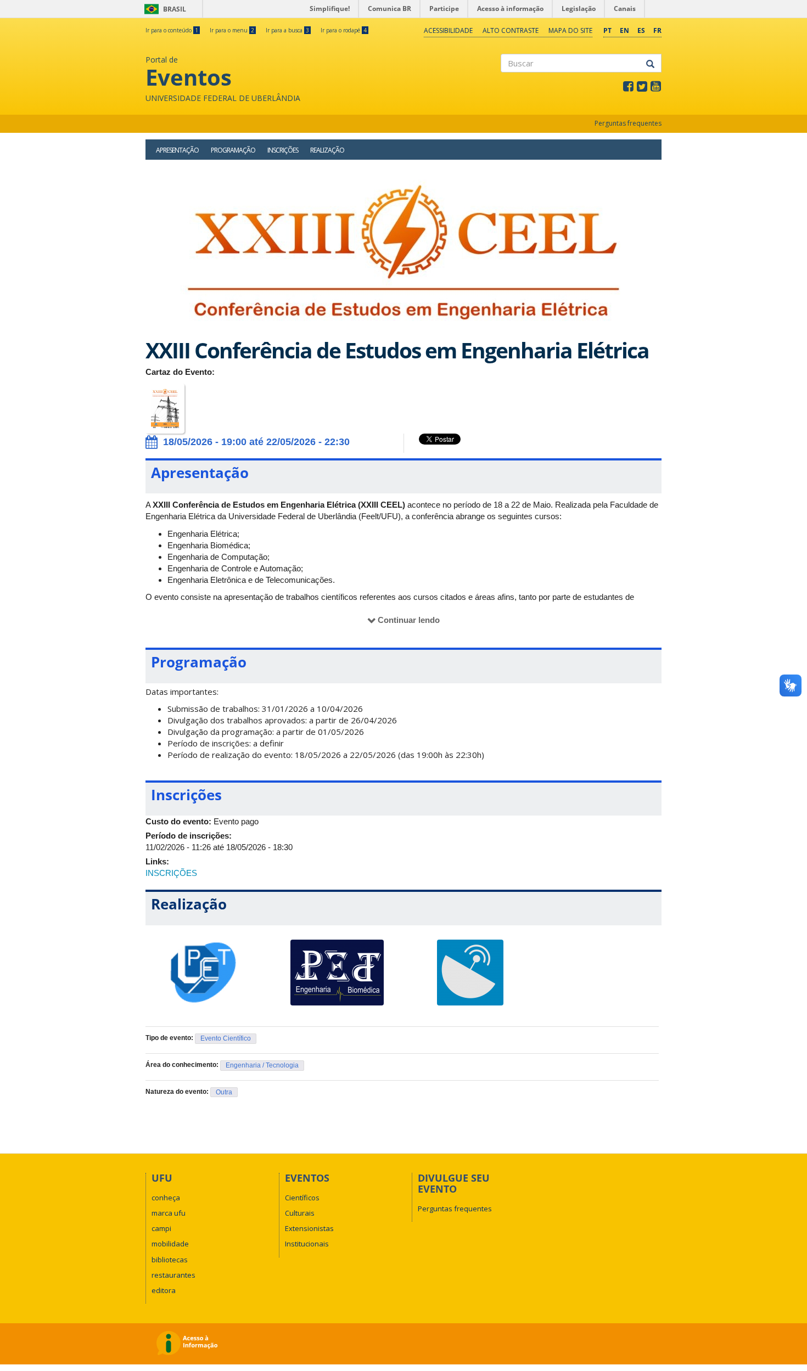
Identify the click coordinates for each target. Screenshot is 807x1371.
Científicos (302, 1198)
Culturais (300, 1213)
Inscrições (282, 150)
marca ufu (169, 1213)
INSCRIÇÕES (171, 873)
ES (641, 30)
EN (624, 30)
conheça (166, 1198)
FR (657, 30)
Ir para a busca (287, 30)
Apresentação (177, 150)
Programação (233, 150)
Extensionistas (309, 1228)
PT (607, 30)
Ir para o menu (232, 30)
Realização (327, 150)
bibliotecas (170, 1260)
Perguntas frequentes (628, 123)
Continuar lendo (409, 620)
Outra (224, 1092)
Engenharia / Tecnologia (262, 1065)
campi (161, 1228)
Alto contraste (511, 30)
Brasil (163, 9)
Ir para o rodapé (344, 30)
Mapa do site (570, 30)
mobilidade (170, 1244)
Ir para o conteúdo (171, 30)
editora (164, 1290)
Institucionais (307, 1244)
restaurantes (173, 1275)
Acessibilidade (448, 30)
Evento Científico (225, 1038)
